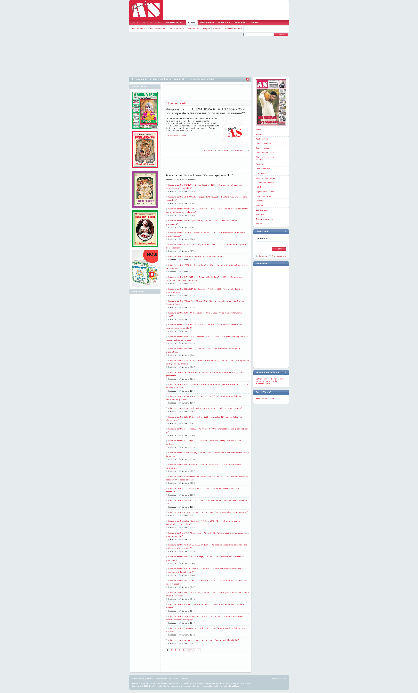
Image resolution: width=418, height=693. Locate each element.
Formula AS (141, 79)
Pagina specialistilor (177, 103)
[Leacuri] (145, 151)
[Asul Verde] (145, 111)
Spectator (260, 205)
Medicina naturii (177, 28)
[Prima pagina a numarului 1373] (271, 102)
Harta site (276, 678)
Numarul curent (174, 22)
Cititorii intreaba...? (265, 143)
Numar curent (138, 678)
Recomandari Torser (265, 398)
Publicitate (224, 22)
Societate (260, 201)
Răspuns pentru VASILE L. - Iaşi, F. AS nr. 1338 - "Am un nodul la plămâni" (203, 640)
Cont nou (262, 256)
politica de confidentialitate (226, 686)
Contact (255, 22)
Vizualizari (212, 150)
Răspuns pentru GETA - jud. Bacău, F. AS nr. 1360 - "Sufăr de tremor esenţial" (205, 408)
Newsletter (240, 22)
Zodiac (259, 224)
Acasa (258, 130)
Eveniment (261, 164)
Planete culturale (263, 196)
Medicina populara (233, 28)
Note (228, 150)
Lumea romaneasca (157, 28)
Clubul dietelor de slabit (267, 152)
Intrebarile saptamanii (266, 178)
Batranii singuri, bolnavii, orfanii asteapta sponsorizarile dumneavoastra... (271, 381)
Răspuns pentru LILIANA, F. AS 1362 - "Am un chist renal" (195, 256)
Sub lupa (260, 214)
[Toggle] (285, 231)
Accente (259, 134)
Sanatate (217, 28)
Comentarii (242, 150)
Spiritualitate (194, 28)
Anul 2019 (165, 79)
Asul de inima (138, 28)
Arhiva (191, 22)
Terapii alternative (264, 219)
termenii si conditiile (202, 686)
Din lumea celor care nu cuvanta (267, 158)
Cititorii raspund (263, 148)
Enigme (206, 28)
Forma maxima (263, 169)
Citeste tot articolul (177, 135)
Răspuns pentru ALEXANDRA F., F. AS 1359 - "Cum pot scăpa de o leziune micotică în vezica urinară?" (206, 111)
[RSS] (247, 79)
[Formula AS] (146, 10)
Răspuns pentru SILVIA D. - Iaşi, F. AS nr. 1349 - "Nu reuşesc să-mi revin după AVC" (208, 512)
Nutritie (259, 187)
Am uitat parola (279, 256)
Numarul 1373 (182, 79)
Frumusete (261, 173)
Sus (284, 678)
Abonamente (207, 22)
